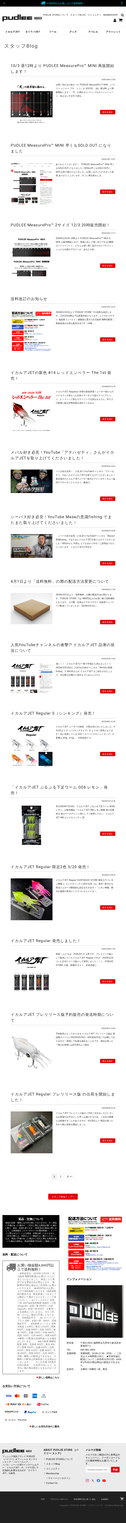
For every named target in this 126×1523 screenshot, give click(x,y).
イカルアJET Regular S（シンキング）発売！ (53, 713)
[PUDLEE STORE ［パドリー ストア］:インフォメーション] (95, 1311)
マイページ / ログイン (59, 1478)
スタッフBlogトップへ (63, 1196)
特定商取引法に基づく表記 (84, 1499)
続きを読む (107, 112)
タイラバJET (32, 31)
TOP (43, 1499)
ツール (53, 31)
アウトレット (113, 31)
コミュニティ (94, 15)
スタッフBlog (78, 15)
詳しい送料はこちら (49, 1377)
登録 (115, 1469)
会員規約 (104, 1499)
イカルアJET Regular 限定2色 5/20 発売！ (50, 867)
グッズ (73, 31)
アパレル (93, 31)
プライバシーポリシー (59, 1499)
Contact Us (52, 1483)
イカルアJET (12, 31)
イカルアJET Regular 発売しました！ (46, 940)
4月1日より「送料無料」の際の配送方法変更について (60, 581)
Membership (110, 15)
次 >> (69, 1176)
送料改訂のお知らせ (29, 298)
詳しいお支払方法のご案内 (45, 1426)
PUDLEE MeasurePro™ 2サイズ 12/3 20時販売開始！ (60, 225)
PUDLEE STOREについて (55, 15)
